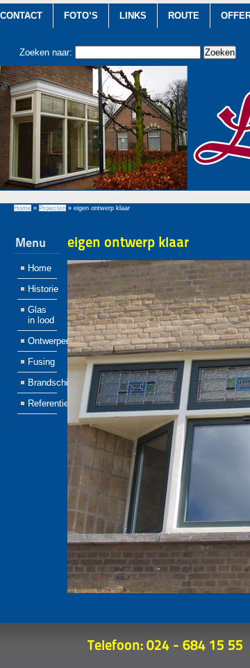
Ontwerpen (42, 341)
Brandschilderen (42, 382)
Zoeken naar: (45, 52)
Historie (42, 289)
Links (133, 15)
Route (183, 15)
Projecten (52, 208)
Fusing (41, 362)
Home (22, 208)
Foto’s (81, 15)
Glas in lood (41, 315)
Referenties (42, 403)
